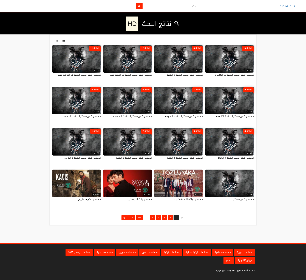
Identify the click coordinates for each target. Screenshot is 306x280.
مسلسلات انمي (149, 252)
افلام (228, 260)
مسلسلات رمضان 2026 (79, 252)
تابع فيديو (287, 6)
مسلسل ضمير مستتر (244, 199)
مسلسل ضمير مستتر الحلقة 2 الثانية (134, 158)
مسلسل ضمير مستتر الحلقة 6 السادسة (132, 116)
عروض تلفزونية (244, 260)
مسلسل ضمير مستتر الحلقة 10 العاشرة (234, 75)
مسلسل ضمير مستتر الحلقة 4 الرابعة (235, 158)
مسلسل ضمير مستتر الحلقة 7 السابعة (184, 116)
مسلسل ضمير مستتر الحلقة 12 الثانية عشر (131, 75)
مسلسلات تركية (171, 252)
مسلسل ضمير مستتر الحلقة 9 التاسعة (235, 116)
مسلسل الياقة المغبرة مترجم (188, 199)
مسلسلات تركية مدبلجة (196, 252)
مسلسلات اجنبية (105, 252)
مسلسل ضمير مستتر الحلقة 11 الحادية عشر (79, 75)
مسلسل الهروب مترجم (89, 199)
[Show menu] (299, 6)
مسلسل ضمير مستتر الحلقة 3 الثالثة (185, 158)
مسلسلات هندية (222, 252)
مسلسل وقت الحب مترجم (139, 199)
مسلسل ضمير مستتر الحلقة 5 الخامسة (82, 116)
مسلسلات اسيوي (127, 252)
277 (131, 218)
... (147, 218)
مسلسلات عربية (244, 252)
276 (139, 218)
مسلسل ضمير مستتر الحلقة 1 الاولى (82, 158)
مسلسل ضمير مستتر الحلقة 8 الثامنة (185, 75)
